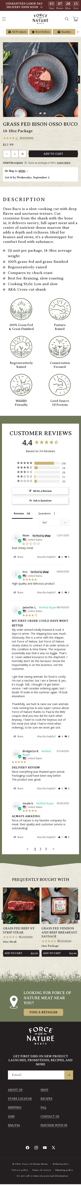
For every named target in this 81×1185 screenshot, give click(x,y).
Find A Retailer (43, 1012)
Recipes (46, 1098)
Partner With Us (53, 1125)
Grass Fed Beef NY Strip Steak (19, 930)
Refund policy (61, 1164)
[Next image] (78, 80)
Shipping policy (64, 1170)
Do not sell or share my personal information (42, 1176)
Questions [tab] (44, 513)
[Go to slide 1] (36, 113)
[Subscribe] (68, 1075)
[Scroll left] (3, 32)
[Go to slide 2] (40, 113)
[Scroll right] (78, 32)
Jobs (11, 1116)
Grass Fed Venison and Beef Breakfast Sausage (59, 932)
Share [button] (20, 557)
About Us (15, 1089)
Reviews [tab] (19, 513)
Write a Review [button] (42, 491)
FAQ (43, 1107)
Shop (44, 1089)
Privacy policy (20, 1170)
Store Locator (20, 1098)
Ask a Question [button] (42, 500)
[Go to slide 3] (44, 113)
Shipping (14, 1107)
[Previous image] (3, 80)
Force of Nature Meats (35, 1164)
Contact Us (49, 1116)
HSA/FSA (14, 1125)
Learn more (63, 162)
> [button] (53, 849)
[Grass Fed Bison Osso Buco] (40, 79)
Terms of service (41, 1170)
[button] (67, 19)
